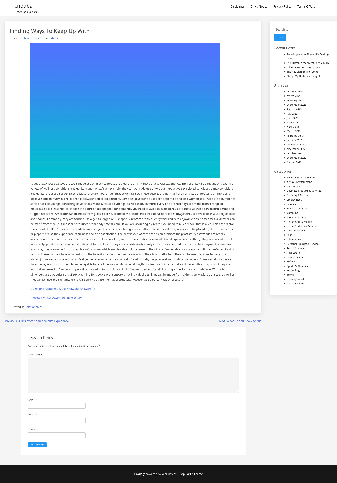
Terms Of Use (306, 6)
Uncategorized (295, 279)
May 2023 (292, 122)
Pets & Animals (295, 248)
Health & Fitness (296, 217)
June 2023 (292, 118)
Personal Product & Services (303, 244)
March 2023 (294, 131)
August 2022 (294, 162)
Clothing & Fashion (298, 195)
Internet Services (297, 230)
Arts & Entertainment (299, 182)
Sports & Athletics (297, 266)
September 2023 (296, 104)
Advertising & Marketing (301, 177)
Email (32, 414)
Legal (290, 235)
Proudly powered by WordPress (155, 474)
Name (32, 399)
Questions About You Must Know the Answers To (62, 289)
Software (292, 261)
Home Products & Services (302, 226)
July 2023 (292, 113)
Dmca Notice (258, 6)
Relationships (34, 307)
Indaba (24, 5)
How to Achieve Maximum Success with (56, 298)
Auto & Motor (294, 186)
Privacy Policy (282, 6)
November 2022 (296, 149)
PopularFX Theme (191, 474)
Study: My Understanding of (303, 76)
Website (33, 429)
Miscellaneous (295, 239)
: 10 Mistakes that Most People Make (308, 63)
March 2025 (294, 96)
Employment (294, 199)
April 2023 (293, 126)
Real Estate (293, 252)
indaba (53, 38)
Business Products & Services (304, 190)
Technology (293, 270)
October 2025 (295, 91)
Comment (35, 354)
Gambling (292, 212)
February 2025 (295, 100)
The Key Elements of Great (302, 71)
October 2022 (295, 153)
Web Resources (296, 283)
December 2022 (296, 144)
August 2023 (294, 109)
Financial (292, 204)
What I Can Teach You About (303, 67)
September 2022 (296, 157)
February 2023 (295, 135)
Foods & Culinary (297, 208)
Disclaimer (237, 6)
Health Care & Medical (300, 221)
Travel (290, 274)
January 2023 (294, 140)
